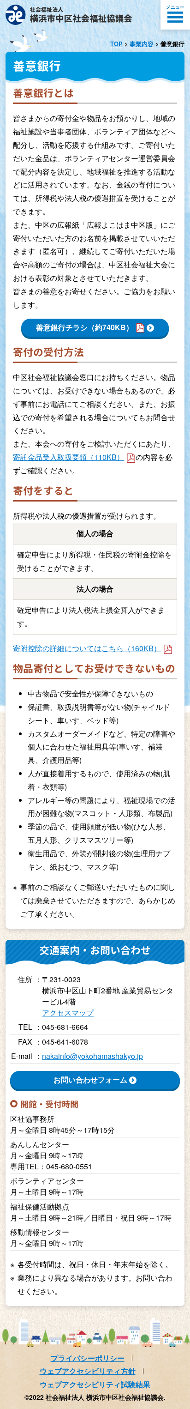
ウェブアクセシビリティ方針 (88, 1371)
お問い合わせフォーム (90, 1079)
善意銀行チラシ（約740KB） (84, 327)
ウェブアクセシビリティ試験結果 (95, 1384)
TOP (116, 44)
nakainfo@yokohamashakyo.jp (92, 1056)
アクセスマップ (68, 1012)
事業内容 (142, 44)
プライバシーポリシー (88, 1358)
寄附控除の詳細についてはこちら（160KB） (87, 648)
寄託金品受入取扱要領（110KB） (68, 457)
